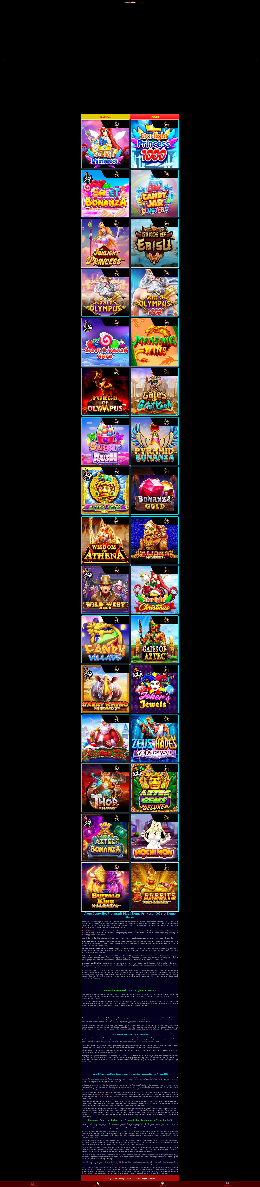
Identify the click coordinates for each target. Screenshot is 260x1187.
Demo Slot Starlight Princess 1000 (93, 931)
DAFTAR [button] (105, 116)
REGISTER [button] (97, 1185)
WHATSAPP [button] (162, 1185)
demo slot (91, 924)
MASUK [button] (32, 1185)
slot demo (150, 1112)
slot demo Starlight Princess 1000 (106, 1094)
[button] (3, 59)
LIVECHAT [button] (227, 1185)
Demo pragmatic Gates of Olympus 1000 (107, 1162)
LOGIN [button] (154, 116)
